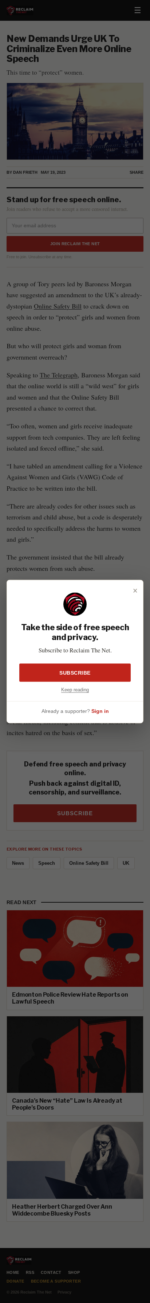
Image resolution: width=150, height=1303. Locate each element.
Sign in (100, 711)
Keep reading (75, 689)
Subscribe (75, 672)
